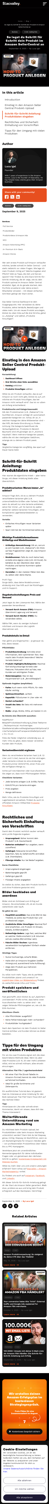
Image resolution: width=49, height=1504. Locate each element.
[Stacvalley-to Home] (11, 4)
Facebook (40, 1175)
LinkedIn (10, 1178)
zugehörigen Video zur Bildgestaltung (19, 980)
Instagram (29, 1175)
